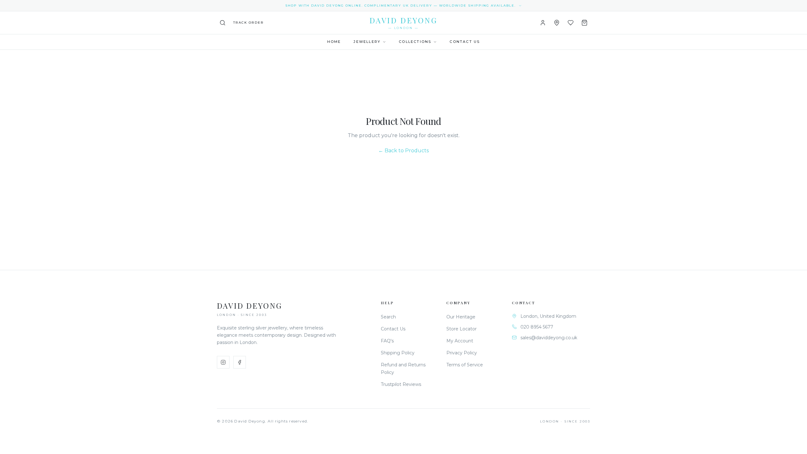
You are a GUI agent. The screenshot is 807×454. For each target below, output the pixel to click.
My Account (459, 341)
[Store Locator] (556, 22)
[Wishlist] (570, 22)
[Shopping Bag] (584, 22)
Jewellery (366, 41)
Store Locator (461, 329)
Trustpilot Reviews (401, 384)
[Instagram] (223, 362)
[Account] (543, 22)
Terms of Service (464, 365)
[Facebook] (239, 362)
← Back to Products (403, 151)
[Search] (222, 22)
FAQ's (387, 341)
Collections (415, 41)
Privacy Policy (461, 353)
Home (334, 41)
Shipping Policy (398, 353)
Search (388, 317)
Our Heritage (460, 317)
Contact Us (465, 41)
